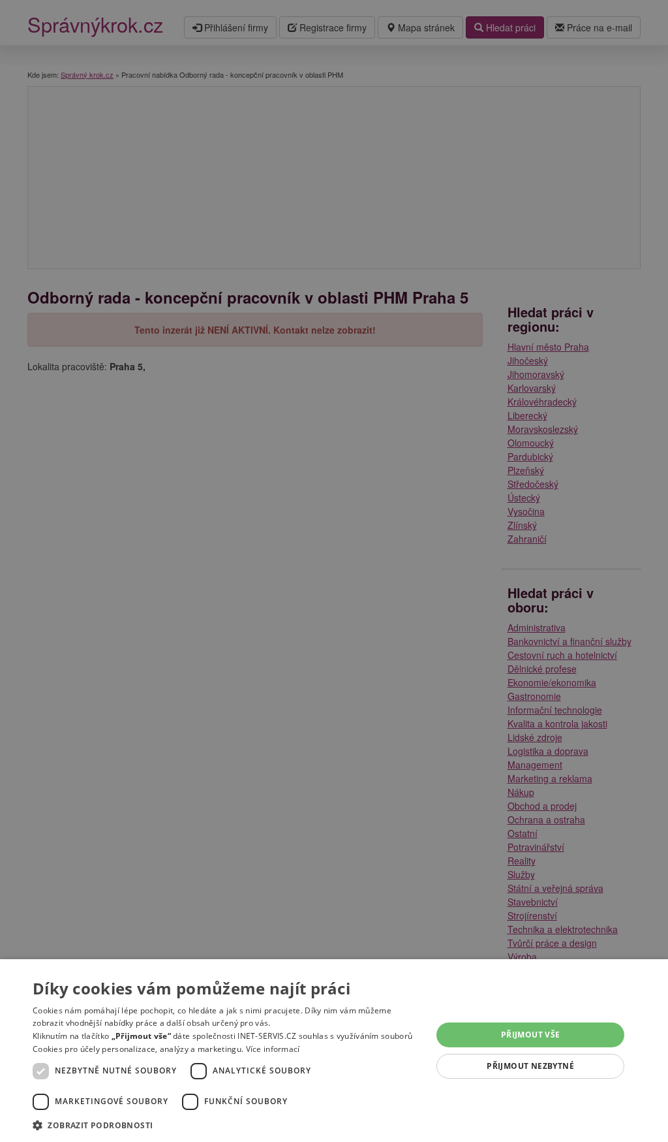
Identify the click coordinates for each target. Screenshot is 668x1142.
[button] (226, 1124)
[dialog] (334, 1050)
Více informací (273, 1049)
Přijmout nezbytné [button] (530, 1065)
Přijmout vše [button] (530, 1034)
